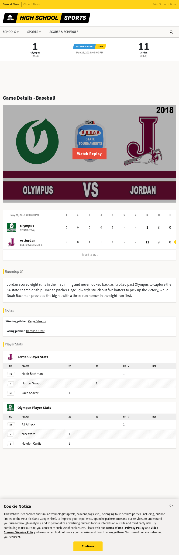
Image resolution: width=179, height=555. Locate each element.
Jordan (144, 52)
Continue (88, 546)
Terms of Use (114, 528)
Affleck (28, 424)
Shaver (30, 393)
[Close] (171, 506)
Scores (63, 32)
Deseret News (11, 4)
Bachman (32, 374)
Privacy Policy (135, 528)
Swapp (31, 383)
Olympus (35, 52)
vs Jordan (27, 240)
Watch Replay (89, 153)
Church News (31, 4)
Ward (28, 434)
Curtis (31, 443)
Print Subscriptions (164, 4)
